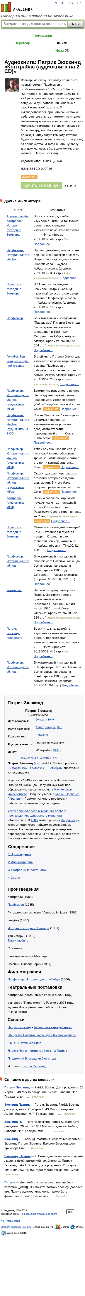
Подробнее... (43, 244)
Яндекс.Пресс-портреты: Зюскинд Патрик (37, 1050)
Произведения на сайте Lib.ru (38, 758)
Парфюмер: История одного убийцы (34, 979)
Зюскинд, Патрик (17, 1156)
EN (55, 3)
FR (79, 3)
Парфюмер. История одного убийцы (18, 254)
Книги (62, 43)
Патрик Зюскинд (19, 1027)
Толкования (42, 35)
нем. (38, 763)
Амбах (40, 727)
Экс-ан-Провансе (67, 794)
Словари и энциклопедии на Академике (37, 16)
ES (71, 3)
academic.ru (16, 7)
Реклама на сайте (47, 1214)
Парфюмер (15, 318)
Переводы (22, 43)
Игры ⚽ (62, 50)
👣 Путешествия (10, 1220)
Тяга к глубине (18, 940)
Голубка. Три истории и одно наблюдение (18, 361)
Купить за (41, 185)
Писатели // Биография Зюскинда (32, 1058)
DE (63, 3)
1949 (51, 719)
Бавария (50, 727)
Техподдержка (28, 1214)
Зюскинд (11, 1139)
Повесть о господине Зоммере (14, 289)
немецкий (56, 768)
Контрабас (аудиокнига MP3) (15, 502)
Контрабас (14, 590)
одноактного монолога (46, 815)
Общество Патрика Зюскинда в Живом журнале (42, 1035)
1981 (57, 750)
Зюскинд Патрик (17, 1104)
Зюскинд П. (13, 1121)
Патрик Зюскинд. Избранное (14, 633)
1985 (34, 820)
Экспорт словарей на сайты (16, 1227)
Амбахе (37, 768)
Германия (42, 735)
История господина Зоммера (28, 928)
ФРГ (59, 727)
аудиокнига (51, 409)
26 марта (41, 719)
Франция (15, 798)
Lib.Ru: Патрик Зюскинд (24, 1043)
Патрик (9, 1182)
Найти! (75, 24)
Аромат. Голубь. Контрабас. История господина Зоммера (18, 225)
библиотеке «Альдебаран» (53, 1027)
